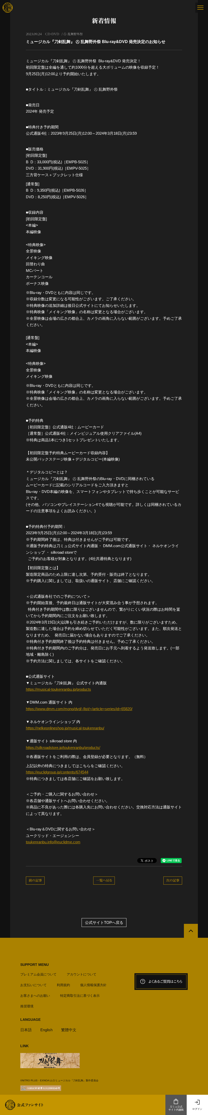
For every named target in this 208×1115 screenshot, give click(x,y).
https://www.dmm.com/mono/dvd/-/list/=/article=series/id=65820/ (79, 709)
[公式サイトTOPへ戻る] (191, 931)
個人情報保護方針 (93, 985)
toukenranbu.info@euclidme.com (53, 842)
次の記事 (172, 880)
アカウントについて (81, 974)
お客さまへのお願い (35, 996)
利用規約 (63, 985)
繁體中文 (68, 1030)
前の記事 (35, 880)
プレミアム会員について (38, 974)
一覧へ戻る (104, 880)
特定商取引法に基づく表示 (80, 996)
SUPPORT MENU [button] (34, 965)
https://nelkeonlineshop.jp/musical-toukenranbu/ (65, 728)
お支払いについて (33, 985)
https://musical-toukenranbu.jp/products (58, 689)
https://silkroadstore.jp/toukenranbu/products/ (63, 747)
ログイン (197, 1109)
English (46, 1030)
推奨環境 (26, 1006)
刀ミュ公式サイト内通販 (176, 1108)
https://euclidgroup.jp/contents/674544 (57, 772)
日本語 (26, 1030)
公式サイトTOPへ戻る (104, 922)
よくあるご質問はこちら (165, 981)
